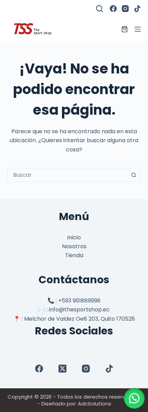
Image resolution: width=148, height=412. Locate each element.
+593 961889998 (79, 301)
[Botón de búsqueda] (133, 174)
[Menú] (138, 29)
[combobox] (67, 175)
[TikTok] (137, 8)
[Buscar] (99, 8)
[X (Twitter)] (62, 369)
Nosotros (74, 246)
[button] (134, 398)
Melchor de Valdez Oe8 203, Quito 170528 (79, 319)
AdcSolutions (94, 403)
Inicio (74, 237)
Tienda (74, 255)
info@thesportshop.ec (79, 309)
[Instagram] (125, 8)
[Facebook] (113, 8)
